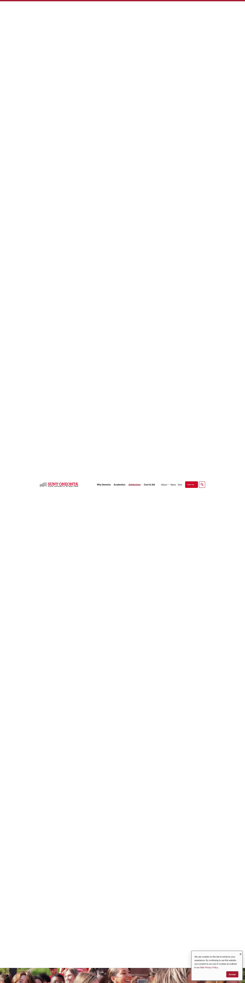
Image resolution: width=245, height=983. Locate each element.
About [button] (164, 484)
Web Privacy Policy (209, 967)
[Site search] (202, 484)
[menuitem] (164, 484)
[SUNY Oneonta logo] (59, 485)
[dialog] (216, 965)
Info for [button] (191, 484)
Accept (232, 974)
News (173, 484)
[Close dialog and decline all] (240, 952)
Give (180, 484)
